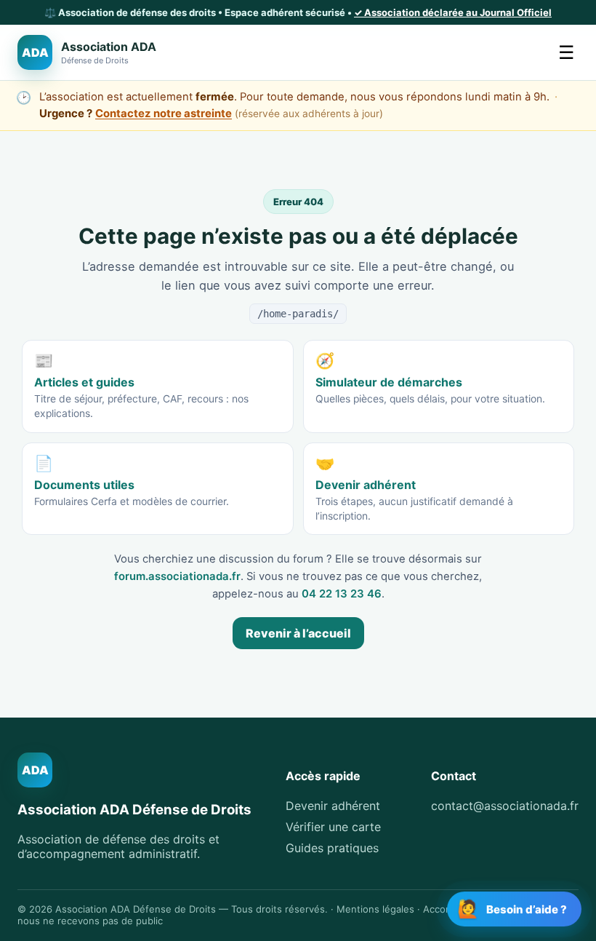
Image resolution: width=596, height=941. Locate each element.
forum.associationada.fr (177, 576)
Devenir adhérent (333, 805)
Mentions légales (375, 909)
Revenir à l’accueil (298, 633)
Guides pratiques (332, 848)
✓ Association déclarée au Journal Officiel (453, 12)
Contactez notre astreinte (163, 113)
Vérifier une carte (333, 826)
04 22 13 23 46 (342, 593)
